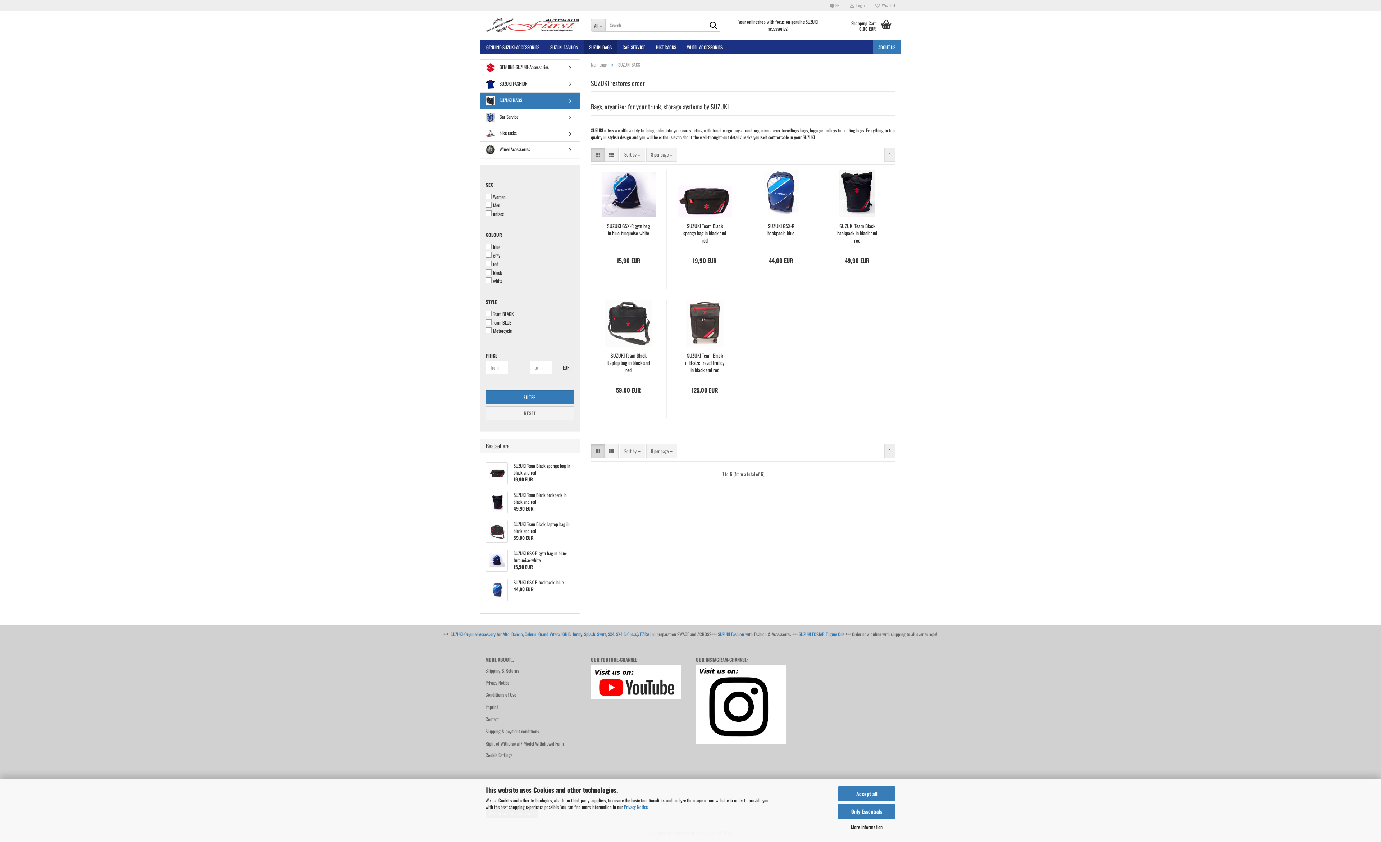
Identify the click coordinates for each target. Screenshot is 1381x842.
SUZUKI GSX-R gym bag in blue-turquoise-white (628, 229)
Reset (530, 413)
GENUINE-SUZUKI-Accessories (512, 47)
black (497, 272)
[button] (835, 5)
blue (496, 247)
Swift (601, 634)
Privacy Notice (636, 806)
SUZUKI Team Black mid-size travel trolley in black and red (704, 363)
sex (489, 184)
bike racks (666, 47)
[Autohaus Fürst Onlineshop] (533, 25)
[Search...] (713, 25)
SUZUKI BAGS (600, 47)
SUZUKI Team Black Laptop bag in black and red (628, 363)
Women (499, 197)
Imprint (492, 706)
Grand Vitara (549, 634)
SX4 (611, 634)
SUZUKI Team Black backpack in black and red (857, 233)
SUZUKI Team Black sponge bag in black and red (704, 233)
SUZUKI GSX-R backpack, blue (780, 229)
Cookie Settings (499, 755)
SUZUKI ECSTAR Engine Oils (821, 634)
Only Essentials (866, 811)
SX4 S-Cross (626, 634)
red (495, 264)
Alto (506, 634)
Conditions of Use (501, 694)
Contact (492, 719)
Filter (530, 397)
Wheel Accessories (705, 47)
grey (496, 255)
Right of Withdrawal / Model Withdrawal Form (525, 743)
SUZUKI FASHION (564, 47)
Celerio (531, 634)
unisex (498, 213)
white (497, 280)
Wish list (887, 5)
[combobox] (632, 155)
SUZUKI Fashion (731, 634)
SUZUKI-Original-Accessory (473, 634)
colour (494, 234)
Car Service (634, 47)
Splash (589, 634)
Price (491, 355)
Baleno (517, 634)
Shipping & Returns (502, 670)
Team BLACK (503, 314)
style (491, 302)
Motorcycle (502, 330)
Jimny (577, 634)
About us (886, 47)
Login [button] (859, 5)
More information (867, 826)
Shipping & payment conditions (512, 731)
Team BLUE (502, 322)
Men (496, 205)
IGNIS (566, 634)
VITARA (643, 634)
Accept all (867, 793)
